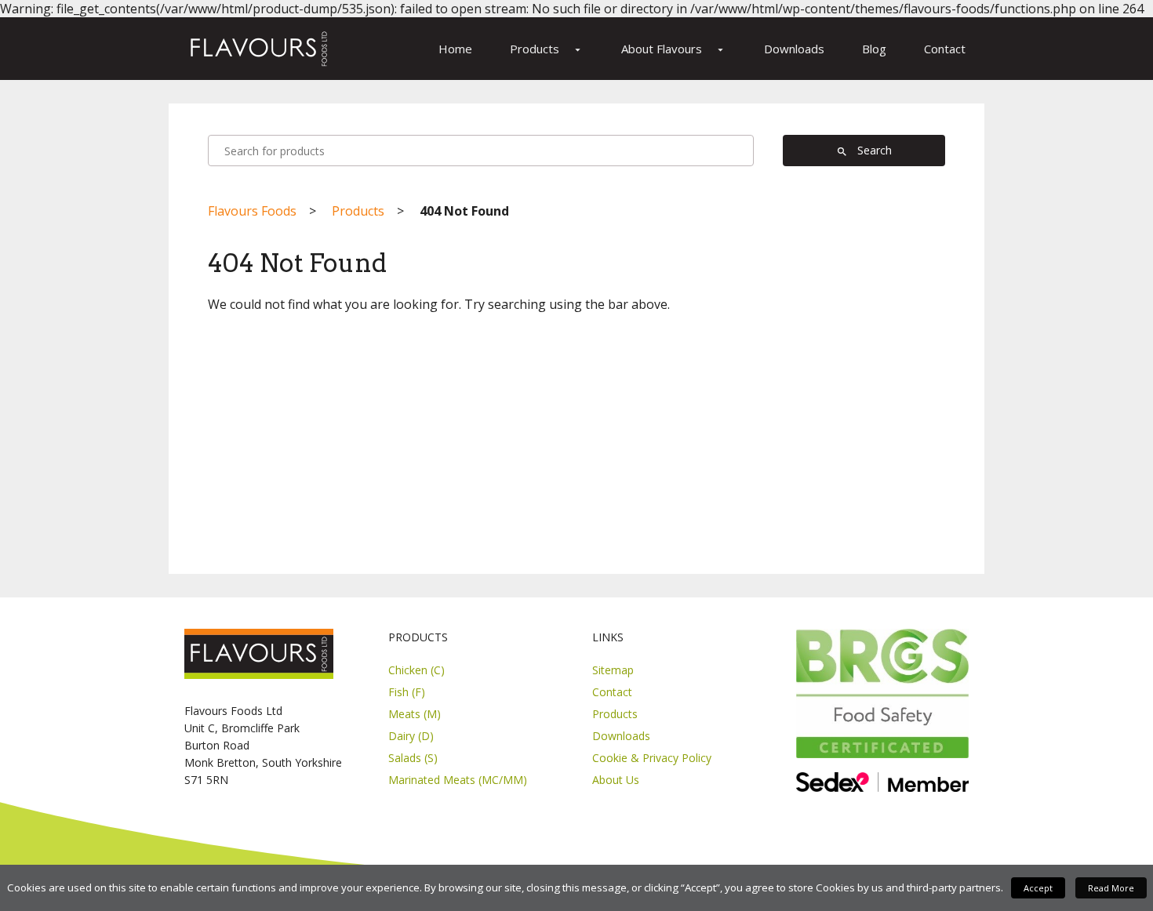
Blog (874, 48)
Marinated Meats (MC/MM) (457, 779)
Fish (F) (406, 691)
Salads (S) (413, 757)
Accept (1038, 888)
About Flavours (673, 48)
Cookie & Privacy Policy (651, 757)
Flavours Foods (252, 211)
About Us (615, 779)
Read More (1111, 888)
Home (455, 48)
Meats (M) (414, 713)
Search (864, 150)
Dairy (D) (411, 735)
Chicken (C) (416, 669)
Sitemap (613, 669)
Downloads (794, 48)
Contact (945, 48)
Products (547, 48)
